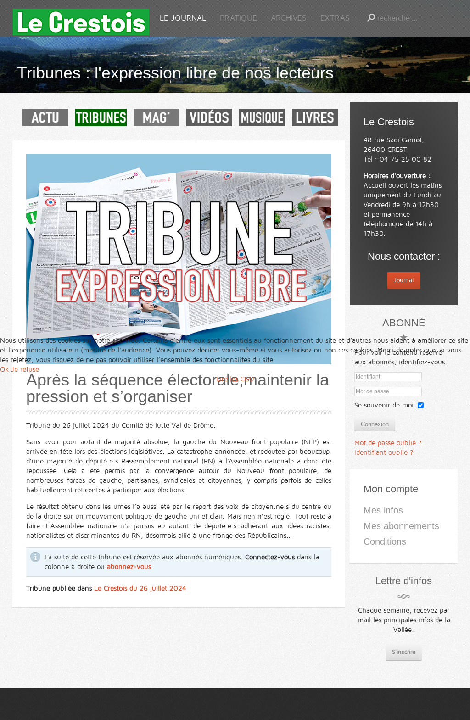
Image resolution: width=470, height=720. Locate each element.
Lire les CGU (235, 379)
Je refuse (25, 369)
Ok (4, 369)
